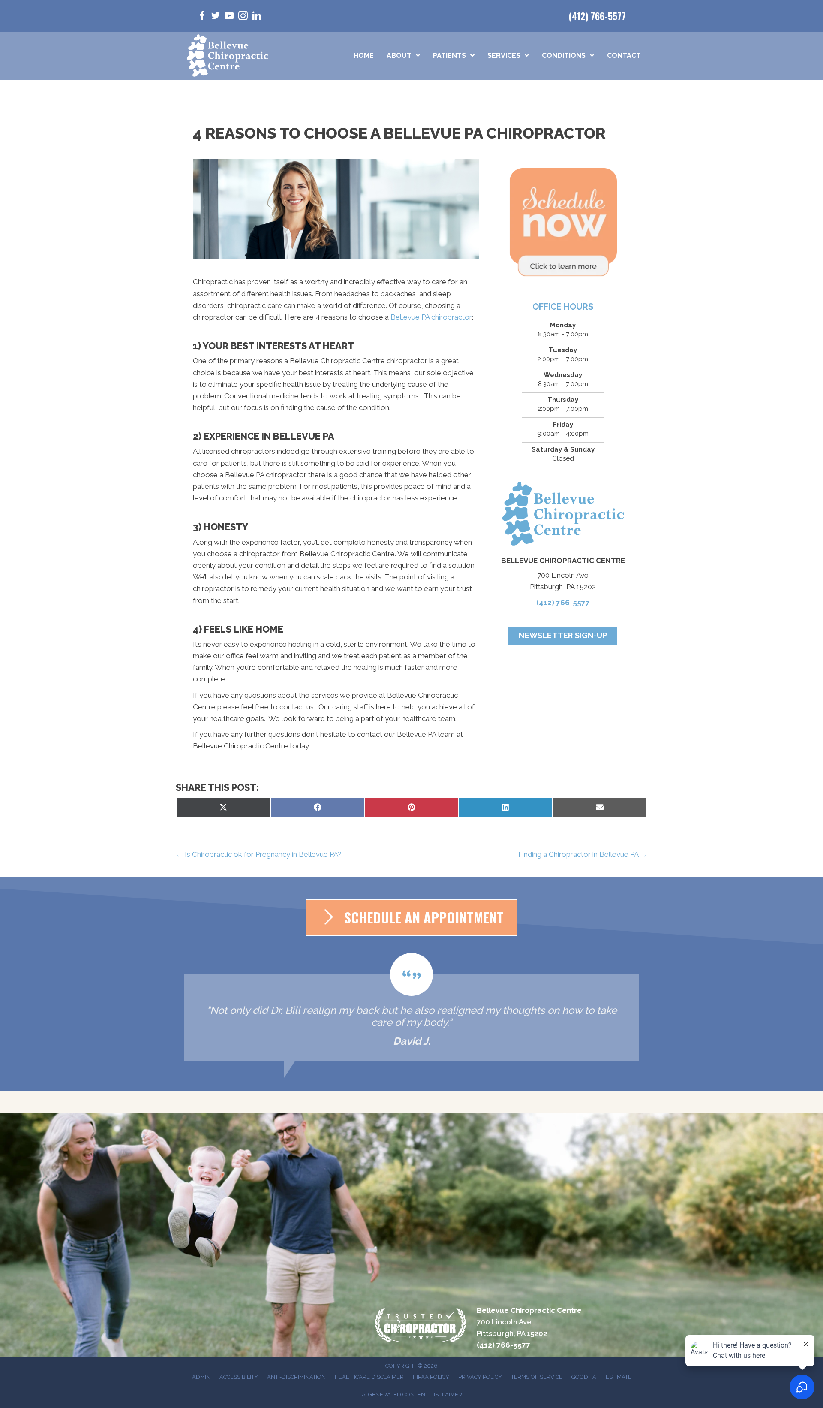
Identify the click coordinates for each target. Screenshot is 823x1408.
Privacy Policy (480, 1377)
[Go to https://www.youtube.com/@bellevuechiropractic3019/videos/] (229, 17)
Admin (201, 1377)
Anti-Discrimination (296, 1377)
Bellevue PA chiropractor (431, 317)
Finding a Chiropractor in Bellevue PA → (582, 854)
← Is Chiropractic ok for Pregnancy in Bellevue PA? (259, 854)
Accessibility (238, 1377)
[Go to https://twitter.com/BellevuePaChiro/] (215, 17)
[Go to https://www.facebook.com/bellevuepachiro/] (202, 17)
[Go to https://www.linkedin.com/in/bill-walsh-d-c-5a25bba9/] (256, 17)
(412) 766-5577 (597, 16)
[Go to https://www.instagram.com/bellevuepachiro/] (243, 17)
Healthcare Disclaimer (369, 1377)
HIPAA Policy (431, 1377)
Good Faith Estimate (601, 1377)
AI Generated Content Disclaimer (412, 1394)
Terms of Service (536, 1377)
